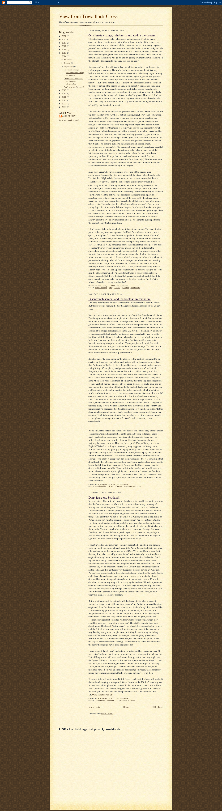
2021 (64, 36)
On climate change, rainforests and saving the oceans (74, 72)
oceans (117, 288)
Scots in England (115, 486)
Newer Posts (94, 706)
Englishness (100, 700)
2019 (64, 42)
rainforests (135, 288)
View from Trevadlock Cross (88, 16)
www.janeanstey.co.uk (102, 694)
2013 (64, 90)
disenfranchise (100, 486)
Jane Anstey (69, 116)
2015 (64, 53)
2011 (64, 97)
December (68, 59)
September (68, 66)
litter (110, 288)
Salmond (110, 700)
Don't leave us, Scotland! (74, 87)
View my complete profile (69, 120)
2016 (64, 49)
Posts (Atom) (107, 713)
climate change (101, 288)
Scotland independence (125, 700)
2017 (64, 46)
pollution (125, 288)
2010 (64, 100)
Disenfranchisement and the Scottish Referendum (73, 81)
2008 (64, 107)
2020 (64, 39)
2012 (64, 93)
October (67, 63)
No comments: (123, 286)
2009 (64, 103)
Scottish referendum (132, 486)
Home (126, 706)
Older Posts (157, 706)
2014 (64, 56)
